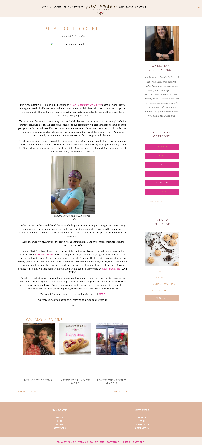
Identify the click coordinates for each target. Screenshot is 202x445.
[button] (162, 147)
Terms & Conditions (91, 442)
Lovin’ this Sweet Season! (111, 382)
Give (83, 36)
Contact (140, 7)
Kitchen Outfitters (111, 268)
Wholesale (126, 7)
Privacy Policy (66, 442)
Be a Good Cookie (43, 254)
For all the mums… (39, 380)
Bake (77, 36)
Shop (45, 7)
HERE (102, 294)
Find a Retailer (74, 7)
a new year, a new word (75, 382)
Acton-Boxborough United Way (86, 104)
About (57, 7)
